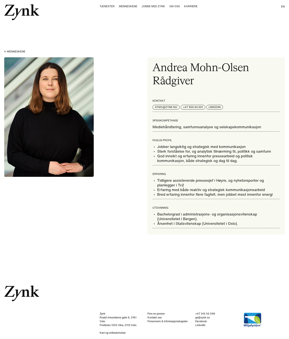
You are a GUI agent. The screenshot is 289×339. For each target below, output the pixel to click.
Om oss (174, 6)
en (283, 6)
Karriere (191, 6)
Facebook (201, 321)
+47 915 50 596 (205, 313)
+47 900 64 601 (193, 107)
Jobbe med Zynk (153, 6)
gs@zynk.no (202, 317)
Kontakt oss (154, 317)
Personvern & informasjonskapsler (167, 321)
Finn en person (156, 313)
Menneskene (128, 6)
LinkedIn (215, 107)
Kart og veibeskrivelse (113, 333)
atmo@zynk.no (166, 107)
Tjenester (107, 6)
